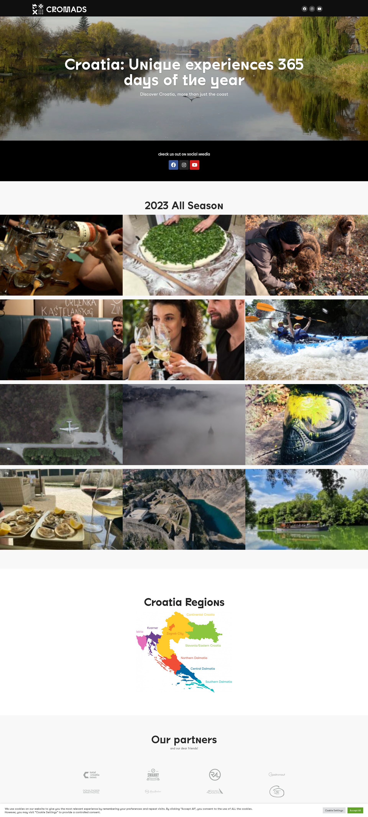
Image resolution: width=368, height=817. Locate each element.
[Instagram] (312, 9)
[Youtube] (319, 9)
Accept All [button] (355, 810)
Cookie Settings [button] (334, 810)
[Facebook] (304, 9)
